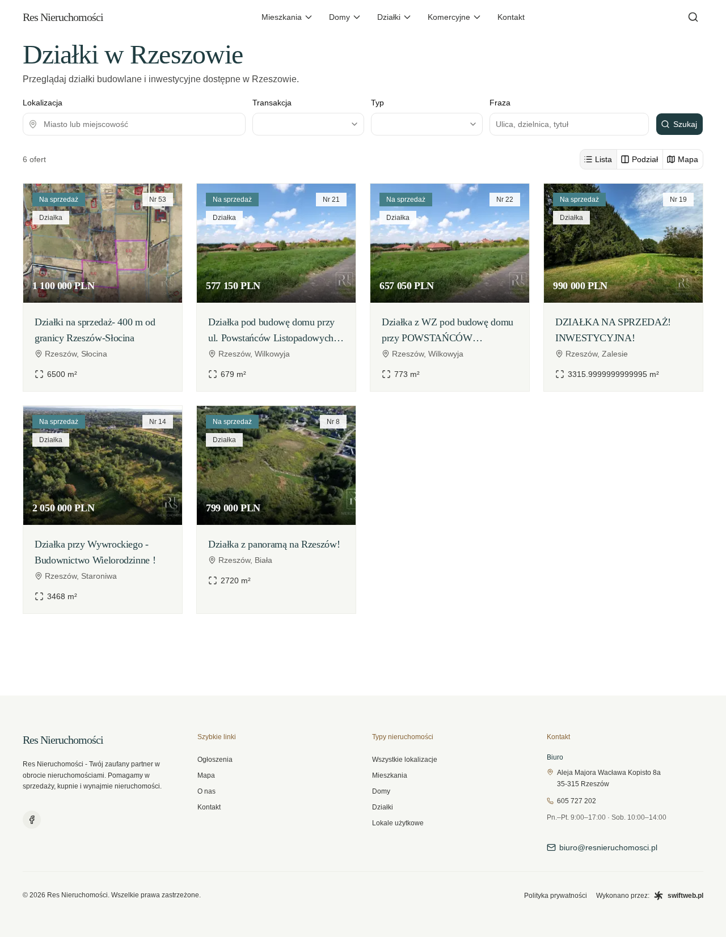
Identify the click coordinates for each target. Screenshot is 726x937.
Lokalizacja (42, 102)
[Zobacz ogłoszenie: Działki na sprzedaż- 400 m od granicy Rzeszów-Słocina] (102, 287)
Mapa (206, 775)
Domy (339, 17)
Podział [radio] (645, 159)
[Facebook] (32, 820)
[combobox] (134, 124)
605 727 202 (576, 801)
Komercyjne (449, 17)
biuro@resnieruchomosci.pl (608, 847)
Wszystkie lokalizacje (404, 760)
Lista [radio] (603, 159)
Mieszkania (281, 17)
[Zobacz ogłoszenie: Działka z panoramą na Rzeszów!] (276, 509)
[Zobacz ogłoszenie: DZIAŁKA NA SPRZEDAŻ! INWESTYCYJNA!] (623, 287)
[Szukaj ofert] (693, 17)
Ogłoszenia (215, 760)
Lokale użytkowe (398, 823)
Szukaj (685, 124)
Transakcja (272, 102)
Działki (388, 17)
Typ (377, 102)
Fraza (499, 102)
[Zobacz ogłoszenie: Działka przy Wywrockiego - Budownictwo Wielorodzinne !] (102, 509)
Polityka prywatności (555, 896)
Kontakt (511, 17)
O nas (206, 791)
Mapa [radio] (688, 159)
